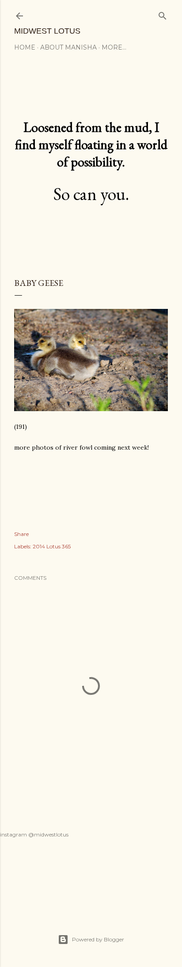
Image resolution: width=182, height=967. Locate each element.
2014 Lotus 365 (52, 546)
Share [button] (21, 534)
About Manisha (68, 47)
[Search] (162, 14)
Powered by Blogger (98, 939)
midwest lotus (47, 31)
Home (24, 47)
